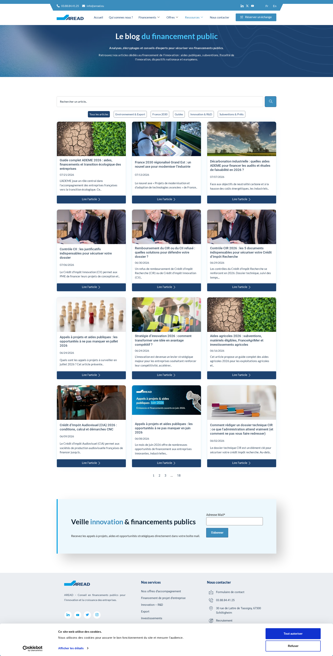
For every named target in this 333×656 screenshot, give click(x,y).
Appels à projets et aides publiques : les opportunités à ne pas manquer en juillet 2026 (89, 341)
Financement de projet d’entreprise (163, 598)
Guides (179, 114)
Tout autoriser (293, 633)
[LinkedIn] (68, 615)
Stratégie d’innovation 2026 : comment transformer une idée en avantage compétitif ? (163, 340)
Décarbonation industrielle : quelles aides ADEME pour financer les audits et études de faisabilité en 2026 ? (240, 165)
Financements (147, 17)
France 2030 (159, 114)
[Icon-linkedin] (242, 5)
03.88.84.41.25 (225, 600)
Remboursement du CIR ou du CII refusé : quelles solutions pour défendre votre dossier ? (165, 252)
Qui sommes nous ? (121, 17)
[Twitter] (87, 615)
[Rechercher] (270, 101)
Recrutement (224, 620)
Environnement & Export (130, 114)
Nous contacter (219, 17)
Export (145, 611)
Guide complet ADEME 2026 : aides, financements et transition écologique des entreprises (90, 164)
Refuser (293, 646)
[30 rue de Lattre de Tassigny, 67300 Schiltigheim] (211, 608)
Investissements (151, 618)
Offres (170, 17)
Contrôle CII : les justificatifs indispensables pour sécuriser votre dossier (86, 253)
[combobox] (160, 101)
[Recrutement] (211, 620)
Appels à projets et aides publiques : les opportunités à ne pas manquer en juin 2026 (164, 428)
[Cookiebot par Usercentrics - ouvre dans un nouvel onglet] (33, 648)
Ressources (192, 17)
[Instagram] (97, 615)
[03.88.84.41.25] (211, 600)
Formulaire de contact (230, 592)
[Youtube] (252, 5)
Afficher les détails (71, 648)
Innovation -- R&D (152, 605)
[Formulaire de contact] (211, 592)
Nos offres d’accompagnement (161, 591)
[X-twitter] (247, 5)
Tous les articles (98, 114)
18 (179, 475)
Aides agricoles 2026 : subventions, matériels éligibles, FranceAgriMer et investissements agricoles (236, 340)
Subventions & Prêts (231, 114)
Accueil (98, 17)
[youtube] (78, 615)
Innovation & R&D (201, 114)
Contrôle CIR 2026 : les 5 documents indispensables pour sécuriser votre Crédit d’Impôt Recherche (241, 252)
